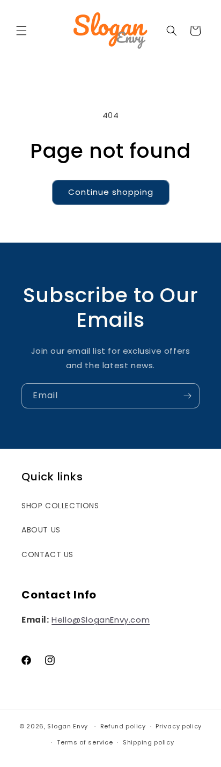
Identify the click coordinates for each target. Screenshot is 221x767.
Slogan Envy (67, 726)
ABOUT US (41, 529)
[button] (21, 30)
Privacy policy (179, 726)
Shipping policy (148, 742)
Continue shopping (110, 192)
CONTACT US (47, 554)
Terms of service (85, 742)
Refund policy (123, 726)
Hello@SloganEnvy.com (100, 619)
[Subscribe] (187, 395)
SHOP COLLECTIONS (60, 505)
